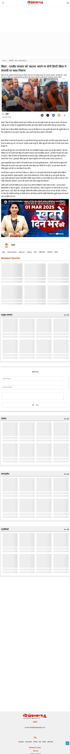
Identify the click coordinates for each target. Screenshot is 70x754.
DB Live (35, 751)
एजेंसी (6, 114)
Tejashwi (29, 252)
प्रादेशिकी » (11, 60)
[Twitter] (47, 115)
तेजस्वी (56, 252)
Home (4, 60)
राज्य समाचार (28, 742)
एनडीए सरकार (42, 252)
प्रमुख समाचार (6, 315)
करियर (44, 742)
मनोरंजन (35, 742)
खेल (40, 742)
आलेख (3, 418)
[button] (3, 4)
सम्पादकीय (5, 474)
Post (37, 405)
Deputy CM (22, 252)
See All (66, 315)
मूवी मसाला (50, 742)
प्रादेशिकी (5, 529)
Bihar (3, 252)
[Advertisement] (35, 18)
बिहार (35, 252)
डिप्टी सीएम (49, 252)
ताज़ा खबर (21, 742)
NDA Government (11, 252)
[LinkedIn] (53, 115)
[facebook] (42, 115)
